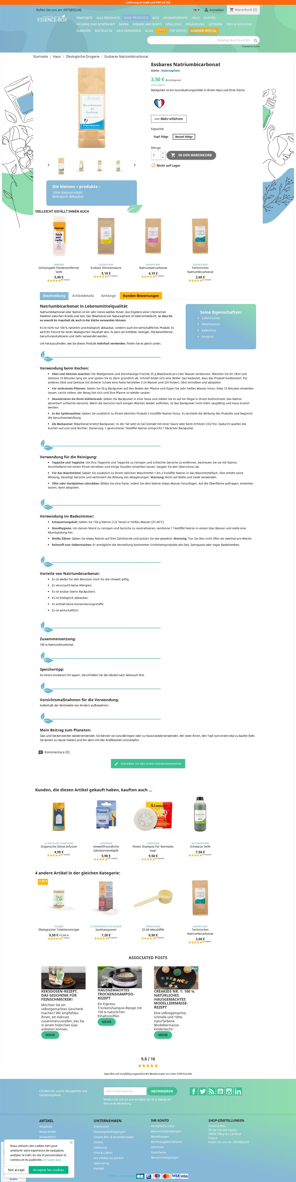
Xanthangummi (105, 929)
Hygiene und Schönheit (96, 24)
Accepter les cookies (48, 1170)
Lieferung (100, 1147)
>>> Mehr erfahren (168, 119)
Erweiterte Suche (251, 46)
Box (156, 18)
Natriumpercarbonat (153, 268)
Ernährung (195, 24)
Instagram (229, 1091)
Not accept (16, 1170)
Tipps (161, 31)
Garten (210, 18)
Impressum (101, 1126)
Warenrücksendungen (166, 1131)
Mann (124, 24)
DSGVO (98, 1142)
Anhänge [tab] (108, 295)
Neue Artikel (47, 1132)
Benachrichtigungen (165, 1157)
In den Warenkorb (191, 155)
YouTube (220, 1091)
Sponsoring (101, 1163)
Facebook (194, 1091)
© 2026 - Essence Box (122, 1176)
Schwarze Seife (200, 846)
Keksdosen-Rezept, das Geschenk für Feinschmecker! (59, 995)
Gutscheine (158, 1152)
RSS (211, 1091)
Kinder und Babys (147, 24)
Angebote (45, 1126)
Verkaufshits (47, 1137)
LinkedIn (238, 1091)
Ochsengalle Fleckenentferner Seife (58, 270)
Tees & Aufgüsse (239, 24)
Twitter (203, 1091)
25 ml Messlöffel (153, 929)
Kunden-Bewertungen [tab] (141, 295)
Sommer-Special (204, 31)
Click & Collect (103, 1153)
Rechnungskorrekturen (166, 1142)
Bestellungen (160, 1136)
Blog (149, 31)
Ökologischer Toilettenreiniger (59, 929)
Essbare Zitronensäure (106, 268)
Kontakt (99, 1168)
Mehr (50, 1035)
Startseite (84, 18)
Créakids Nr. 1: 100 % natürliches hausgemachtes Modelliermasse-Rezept (174, 999)
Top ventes (178, 31)
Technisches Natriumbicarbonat (200, 270)
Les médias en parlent (109, 1158)
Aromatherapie (175, 18)
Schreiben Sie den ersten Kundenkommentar (151, 763)
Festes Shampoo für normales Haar (153, 848)
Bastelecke (104, 31)
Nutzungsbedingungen (109, 1132)
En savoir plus (52, 1160)
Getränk (216, 24)
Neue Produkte (136, 18)
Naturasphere (170, 70)
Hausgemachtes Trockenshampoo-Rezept (116, 994)
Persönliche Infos (162, 1126)
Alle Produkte (108, 18)
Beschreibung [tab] (54, 295)
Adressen (157, 1147)
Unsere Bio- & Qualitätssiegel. (114, 1137)
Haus (196, 18)
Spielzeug (173, 24)
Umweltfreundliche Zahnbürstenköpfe (106, 848)
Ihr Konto (160, 1120)
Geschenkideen (129, 31)
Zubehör (84, 31)
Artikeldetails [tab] (83, 295)
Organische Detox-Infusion (59, 846)
